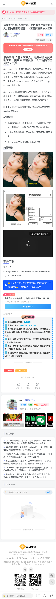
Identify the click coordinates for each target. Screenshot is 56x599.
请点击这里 (36, 287)
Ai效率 (20, 18)
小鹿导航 (30, 562)
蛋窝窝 (23, 562)
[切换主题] (52, 582)
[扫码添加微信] (52, 575)
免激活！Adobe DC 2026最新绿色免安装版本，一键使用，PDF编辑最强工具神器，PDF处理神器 (27, 455)
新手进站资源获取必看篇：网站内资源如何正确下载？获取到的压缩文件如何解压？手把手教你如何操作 (27, 441)
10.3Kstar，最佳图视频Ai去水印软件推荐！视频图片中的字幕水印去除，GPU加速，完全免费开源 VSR (27, 468)
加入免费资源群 (43, 558)
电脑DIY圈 (15, 564)
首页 (5, 18)
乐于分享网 (40, 564)
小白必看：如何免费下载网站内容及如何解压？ (26, 11)
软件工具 (12, 18)
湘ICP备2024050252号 (26, 558)
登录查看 (29, 306)
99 (31, 405)
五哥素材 (43, 562)
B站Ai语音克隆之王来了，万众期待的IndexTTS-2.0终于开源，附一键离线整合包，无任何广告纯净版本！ (27, 462)
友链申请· (10, 558)
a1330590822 (38, 332)
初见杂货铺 (16, 562)
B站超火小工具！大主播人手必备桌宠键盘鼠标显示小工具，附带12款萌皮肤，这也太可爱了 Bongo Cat (27, 475)
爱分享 (36, 562)
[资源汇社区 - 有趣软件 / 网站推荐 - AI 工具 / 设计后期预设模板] (28, 546)
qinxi (12, 33)
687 (37, 405)
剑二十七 (32, 564)
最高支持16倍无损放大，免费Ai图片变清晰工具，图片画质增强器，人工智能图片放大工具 (28, 26)
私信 (50, 35)
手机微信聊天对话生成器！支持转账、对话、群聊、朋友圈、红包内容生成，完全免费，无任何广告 (27, 448)
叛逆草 (49, 562)
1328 (24, 405)
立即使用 (28, 49)
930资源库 (24, 564)
